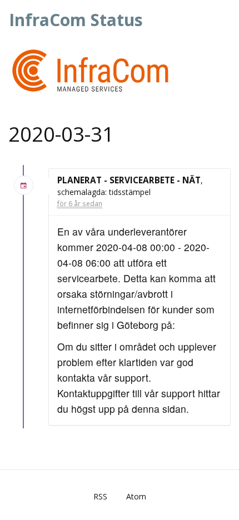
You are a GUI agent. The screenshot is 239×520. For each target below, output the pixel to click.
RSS (100, 496)
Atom (136, 496)
